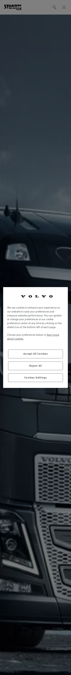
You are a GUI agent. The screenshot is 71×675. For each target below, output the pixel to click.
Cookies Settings (35, 377)
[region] (35, 337)
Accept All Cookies (35, 353)
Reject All (35, 365)
